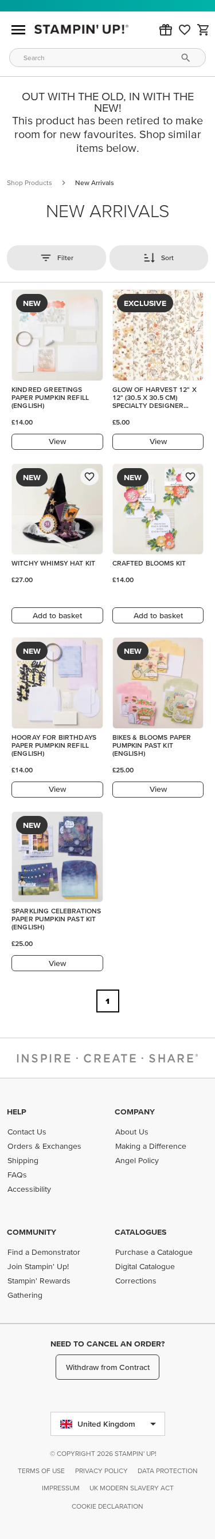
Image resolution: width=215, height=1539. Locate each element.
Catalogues (140, 1231)
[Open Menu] (18, 30)
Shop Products (29, 182)
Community (31, 1231)
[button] (166, 30)
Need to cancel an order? (107, 1343)
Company (135, 1111)
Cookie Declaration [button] (107, 1506)
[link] (184, 30)
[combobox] (107, 57)
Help (16, 1111)
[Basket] (203, 30)
